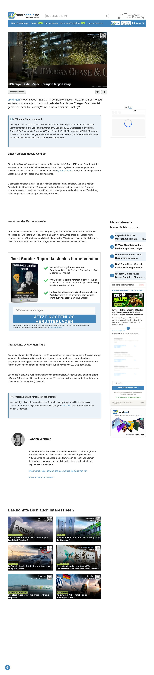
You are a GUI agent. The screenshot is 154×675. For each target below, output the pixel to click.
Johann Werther (92, 35)
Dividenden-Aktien (17, 92)
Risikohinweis (117, 401)
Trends (34, 23)
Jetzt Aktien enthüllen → (128, 385)
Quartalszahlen (64, 170)
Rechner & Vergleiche (70, 23)
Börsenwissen (51, 23)
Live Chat (66, 405)
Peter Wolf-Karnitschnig (37, 547)
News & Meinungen (20, 23)
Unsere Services (95, 23)
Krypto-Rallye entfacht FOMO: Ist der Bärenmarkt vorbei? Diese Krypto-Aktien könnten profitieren (128, 312)
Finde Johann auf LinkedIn (41, 477)
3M (126, 107)
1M (130, 107)
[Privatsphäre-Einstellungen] (7, 667)
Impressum (129, 399)
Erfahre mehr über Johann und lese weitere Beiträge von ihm (58, 471)
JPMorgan (14, 99)
